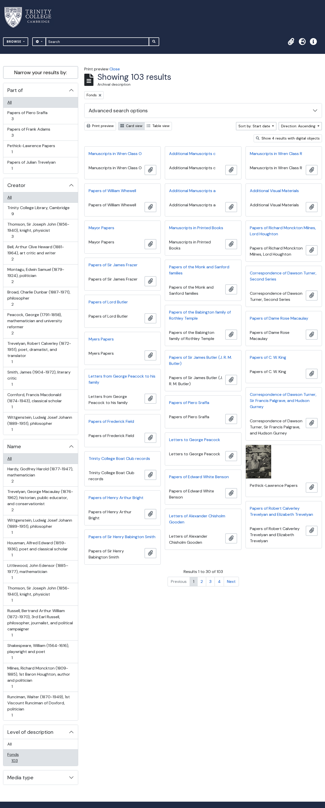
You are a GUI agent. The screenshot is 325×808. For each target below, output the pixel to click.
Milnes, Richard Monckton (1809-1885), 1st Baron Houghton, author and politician (38, 677)
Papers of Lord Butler (108, 302)
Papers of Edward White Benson (199, 476)
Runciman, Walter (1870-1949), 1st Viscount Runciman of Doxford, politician (38, 706)
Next (231, 581)
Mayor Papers (101, 227)
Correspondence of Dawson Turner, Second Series (283, 276)
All (9, 102)
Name (14, 446)
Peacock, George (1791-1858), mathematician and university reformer (34, 324)
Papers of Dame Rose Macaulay (279, 318)
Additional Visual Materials (274, 190)
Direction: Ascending (298, 126)
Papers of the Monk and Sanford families (199, 270)
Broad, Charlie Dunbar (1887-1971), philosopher (38, 298)
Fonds (18, 757)
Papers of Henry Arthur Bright (116, 497)
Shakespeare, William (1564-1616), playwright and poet (38, 651)
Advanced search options (118, 110)
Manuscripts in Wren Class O (115, 153)
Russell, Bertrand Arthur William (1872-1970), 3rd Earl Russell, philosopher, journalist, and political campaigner (40, 623)
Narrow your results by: (40, 72)
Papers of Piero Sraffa (27, 115)
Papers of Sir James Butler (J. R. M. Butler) (200, 360)
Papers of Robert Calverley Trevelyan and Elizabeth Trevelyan (281, 511)
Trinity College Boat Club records (119, 458)
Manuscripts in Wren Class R (276, 153)
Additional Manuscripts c (192, 153)
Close (114, 69)
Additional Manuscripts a (192, 190)
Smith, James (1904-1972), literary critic (39, 378)
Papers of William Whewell (112, 190)
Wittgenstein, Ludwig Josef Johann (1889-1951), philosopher (39, 423)
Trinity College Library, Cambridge (38, 210)
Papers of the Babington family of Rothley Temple (200, 315)
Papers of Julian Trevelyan (31, 165)
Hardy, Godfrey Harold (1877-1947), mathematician (40, 475)
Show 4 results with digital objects (290, 138)
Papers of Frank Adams (28, 132)
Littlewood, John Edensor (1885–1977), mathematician (37, 571)
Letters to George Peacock (194, 439)
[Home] (31, 17)
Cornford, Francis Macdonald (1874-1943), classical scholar (34, 401)
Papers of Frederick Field (111, 421)
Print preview (102, 125)
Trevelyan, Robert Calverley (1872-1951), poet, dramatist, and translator (39, 352)
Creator (16, 185)
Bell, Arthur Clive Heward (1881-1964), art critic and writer (35, 253)
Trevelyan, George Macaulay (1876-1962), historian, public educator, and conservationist (40, 500)
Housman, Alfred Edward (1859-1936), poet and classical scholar (37, 549)
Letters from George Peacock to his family (122, 379)
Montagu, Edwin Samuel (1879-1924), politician (35, 275)
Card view (133, 125)
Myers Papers (101, 339)
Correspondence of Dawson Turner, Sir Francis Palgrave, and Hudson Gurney (283, 400)
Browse (14, 41)
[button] (291, 41)
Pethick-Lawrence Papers (31, 148)
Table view (160, 125)
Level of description (30, 732)
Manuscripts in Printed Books (196, 227)
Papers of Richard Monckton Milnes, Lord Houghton (283, 231)
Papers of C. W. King (268, 357)
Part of (15, 90)
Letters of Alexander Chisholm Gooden (197, 519)
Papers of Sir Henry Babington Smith (122, 536)
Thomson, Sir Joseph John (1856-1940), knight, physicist (38, 230)
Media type (20, 777)
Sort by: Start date (254, 126)
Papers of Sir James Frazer (113, 265)
